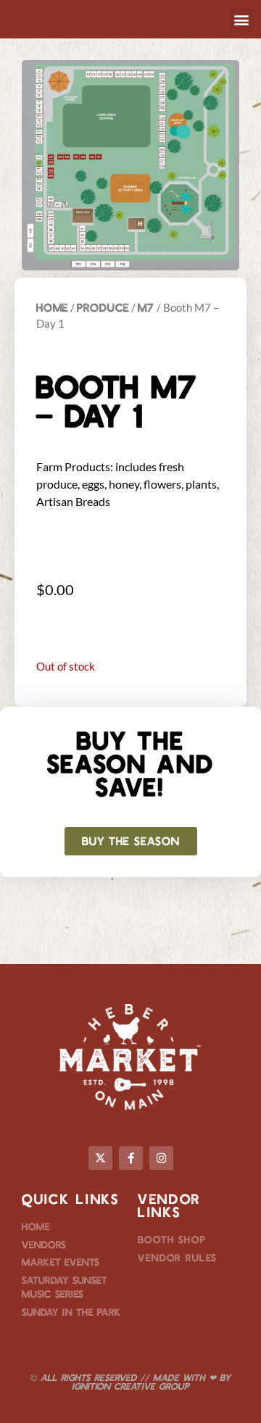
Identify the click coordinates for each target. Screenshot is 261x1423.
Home (52, 307)
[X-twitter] (100, 1158)
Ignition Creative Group (130, 1386)
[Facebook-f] (131, 1158)
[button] (242, 19)
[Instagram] (161, 1158)
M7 (146, 307)
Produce (103, 307)
